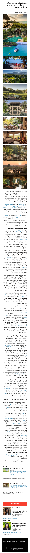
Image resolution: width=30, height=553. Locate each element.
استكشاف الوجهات (10, 432)
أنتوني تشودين (21, 308)
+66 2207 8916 (6, 520)
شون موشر (21, 204)
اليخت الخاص (24, 267)
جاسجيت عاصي (18, 215)
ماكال (22, 413)
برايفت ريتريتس (23, 239)
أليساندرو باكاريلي (20, 231)
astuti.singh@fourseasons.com (10, 518)
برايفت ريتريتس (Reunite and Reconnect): (16, 312)
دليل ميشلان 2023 (11, 346)
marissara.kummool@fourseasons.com (12, 532)
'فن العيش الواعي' (19, 373)
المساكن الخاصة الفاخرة (21, 325)
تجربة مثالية (9, 404)
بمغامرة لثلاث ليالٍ (8, 418)
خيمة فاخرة (22, 420)
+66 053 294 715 (7, 534)
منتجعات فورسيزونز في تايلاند (10, 207)
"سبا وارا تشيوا (23, 368)
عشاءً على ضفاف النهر (15, 423)
